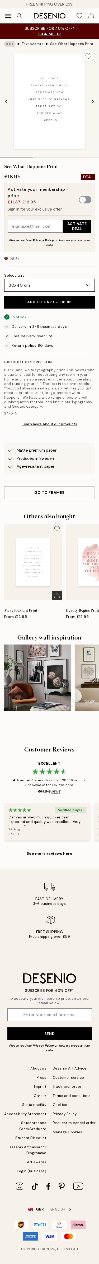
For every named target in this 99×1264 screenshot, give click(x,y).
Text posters (33, 44)
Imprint (40, 1086)
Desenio (64, 1249)
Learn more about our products (49, 424)
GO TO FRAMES (49, 492)
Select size (14, 275)
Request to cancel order (74, 1123)
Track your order (67, 1086)
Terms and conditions (72, 1096)
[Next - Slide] (92, 101)
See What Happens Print (72, 44)
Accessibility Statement (25, 1114)
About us (38, 1068)
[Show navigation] (8, 15)
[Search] (19, 15)
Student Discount (30, 1138)
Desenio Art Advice (70, 1068)
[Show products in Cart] (91, 15)
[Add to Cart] (57, 595)
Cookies (60, 1104)
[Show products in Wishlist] (79, 15)
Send (49, 1033)
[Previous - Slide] (6, 101)
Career (40, 1096)
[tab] (16, 156)
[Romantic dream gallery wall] (37, 678)
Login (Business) (31, 1171)
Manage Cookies (67, 1132)
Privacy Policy (43, 240)
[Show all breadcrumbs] (9, 44)
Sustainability (34, 1104)
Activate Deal (77, 226)
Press (41, 1077)
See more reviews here (50, 853)
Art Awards (36, 1162)
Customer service (68, 1077)
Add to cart (49, 302)
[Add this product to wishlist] (88, 55)
